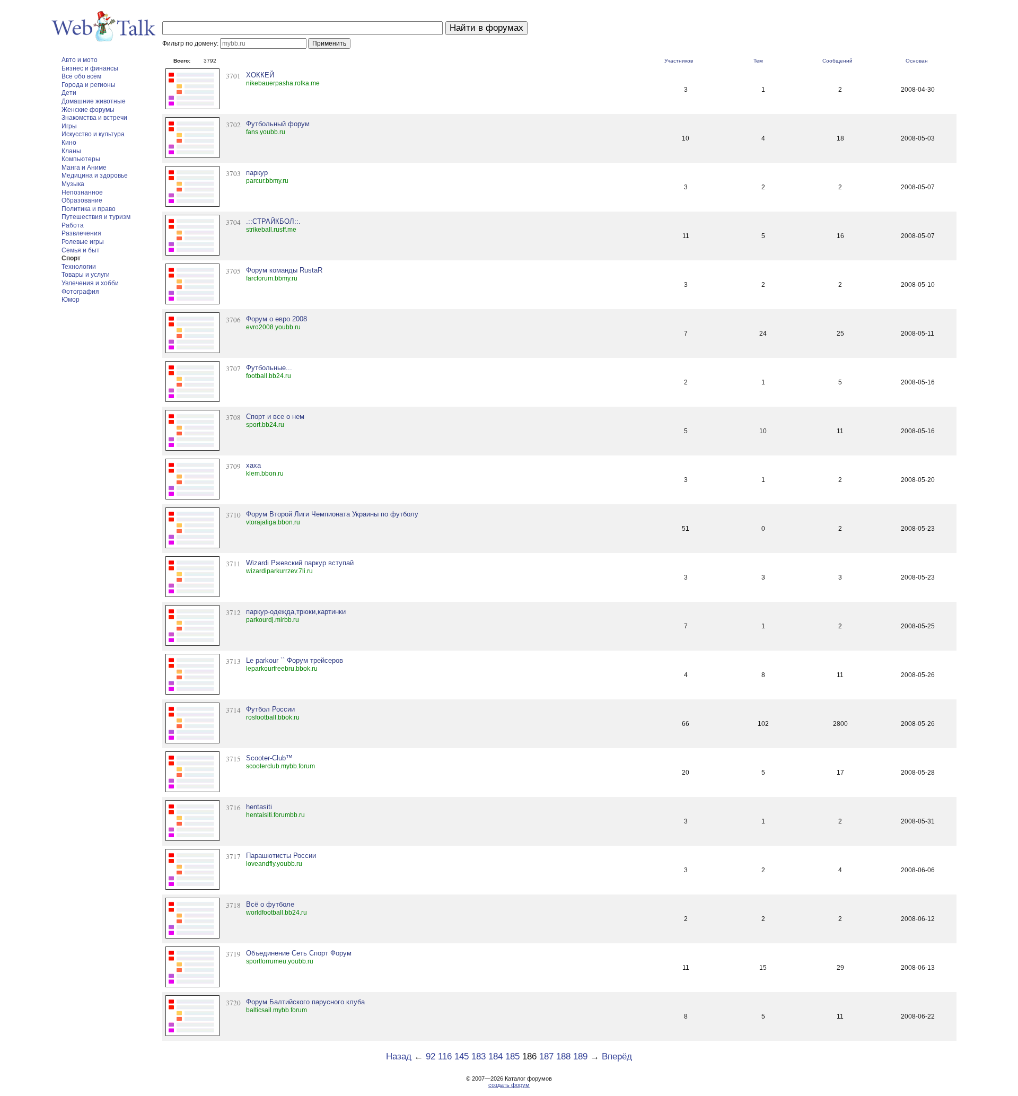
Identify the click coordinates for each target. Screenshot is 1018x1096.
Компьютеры (81, 159)
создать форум (509, 1085)
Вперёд (617, 1056)
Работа (73, 225)
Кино (69, 142)
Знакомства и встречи (94, 117)
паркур (257, 173)
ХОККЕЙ (260, 75)
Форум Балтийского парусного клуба (305, 1002)
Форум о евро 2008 (276, 319)
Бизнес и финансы (90, 68)
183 (478, 1056)
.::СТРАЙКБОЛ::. (273, 221)
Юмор (71, 299)
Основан (917, 61)
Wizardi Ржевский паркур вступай (300, 563)
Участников (678, 61)
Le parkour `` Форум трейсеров (294, 660)
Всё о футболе (270, 904)
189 (580, 1056)
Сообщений (837, 61)
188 (563, 1056)
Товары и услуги (86, 274)
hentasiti (259, 807)
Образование (82, 200)
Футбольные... (269, 368)
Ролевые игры (83, 241)
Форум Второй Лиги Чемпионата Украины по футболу (332, 514)
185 (512, 1056)
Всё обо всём (81, 76)
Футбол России (270, 709)
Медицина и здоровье (95, 175)
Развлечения (81, 233)
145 (461, 1056)
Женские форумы (88, 109)
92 (430, 1056)
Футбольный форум (278, 124)
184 (495, 1056)
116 (445, 1056)
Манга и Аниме (84, 167)
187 (546, 1056)
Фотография (80, 291)
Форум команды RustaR (284, 270)
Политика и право (89, 209)
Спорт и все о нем (275, 416)
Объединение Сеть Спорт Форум (299, 953)
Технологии (79, 266)
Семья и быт (81, 250)
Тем (758, 61)
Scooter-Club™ (269, 758)
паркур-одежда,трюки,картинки (296, 612)
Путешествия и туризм (96, 217)
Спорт (71, 258)
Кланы (71, 151)
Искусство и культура (93, 134)
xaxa (253, 465)
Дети (69, 93)
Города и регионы (89, 85)
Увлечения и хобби (90, 283)
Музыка (73, 184)
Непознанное (82, 192)
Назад (398, 1056)
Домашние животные (94, 101)
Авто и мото (80, 60)
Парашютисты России (281, 856)
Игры (69, 126)
